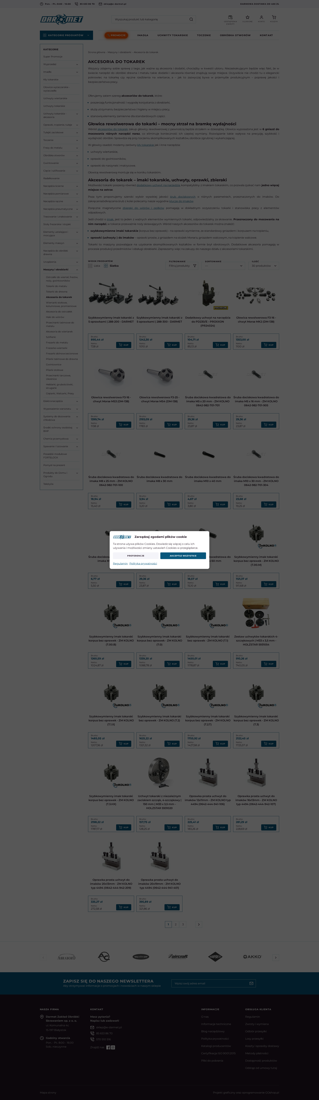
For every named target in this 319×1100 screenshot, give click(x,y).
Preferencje (135, 555)
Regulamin (120, 563)
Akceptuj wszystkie (183, 555)
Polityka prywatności (143, 563)
